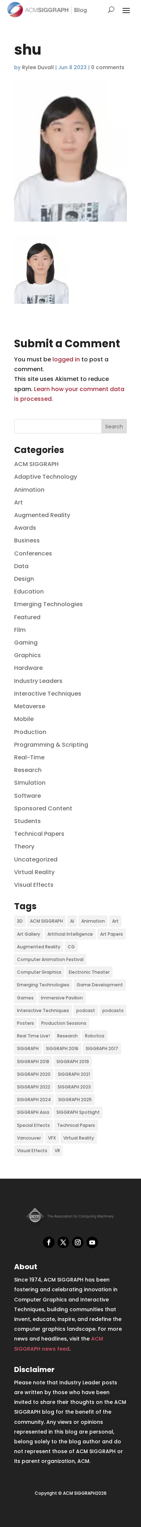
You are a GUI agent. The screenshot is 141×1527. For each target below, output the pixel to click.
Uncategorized (35, 859)
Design (24, 579)
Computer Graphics (39, 972)
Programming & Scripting (51, 745)
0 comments (107, 67)
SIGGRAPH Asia (33, 1112)
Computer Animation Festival (50, 959)
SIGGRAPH (28, 1048)
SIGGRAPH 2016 (62, 1048)
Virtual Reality (34, 872)
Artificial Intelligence (70, 934)
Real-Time (29, 757)
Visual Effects (34, 885)
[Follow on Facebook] (49, 1242)
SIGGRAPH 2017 (102, 1048)
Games (25, 998)
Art (18, 502)
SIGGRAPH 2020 (34, 1074)
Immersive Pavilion (62, 998)
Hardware (28, 668)
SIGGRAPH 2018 (33, 1061)
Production (30, 732)
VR (57, 1151)
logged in (66, 359)
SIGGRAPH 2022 (33, 1087)
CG (71, 947)
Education (29, 591)
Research (28, 770)
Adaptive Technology (45, 477)
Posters (25, 1023)
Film (20, 630)
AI (72, 921)
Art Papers (111, 934)
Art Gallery (28, 934)
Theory (24, 846)
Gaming (26, 642)
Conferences (33, 553)
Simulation (30, 783)
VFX (52, 1138)
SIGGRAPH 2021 (74, 1074)
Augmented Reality (42, 515)
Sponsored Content (43, 808)
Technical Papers (39, 834)
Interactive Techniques (47, 693)
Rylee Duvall (38, 67)
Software (27, 796)
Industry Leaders (38, 681)
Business (27, 540)
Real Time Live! (33, 1036)
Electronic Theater (89, 972)
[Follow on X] (63, 1242)
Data (21, 566)
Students (27, 821)
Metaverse (29, 706)
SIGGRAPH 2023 (74, 1087)
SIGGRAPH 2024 (34, 1099)
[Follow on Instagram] (78, 1242)
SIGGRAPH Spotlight (78, 1112)
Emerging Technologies (48, 604)
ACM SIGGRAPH (36, 464)
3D (20, 921)
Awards (25, 528)
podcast (85, 1010)
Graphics (27, 655)
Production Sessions (63, 1023)
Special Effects (33, 1125)
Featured (27, 617)
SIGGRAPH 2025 (75, 1099)
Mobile (24, 719)
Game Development (100, 985)
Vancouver (29, 1138)
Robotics (94, 1036)
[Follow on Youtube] (92, 1242)
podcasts (113, 1010)
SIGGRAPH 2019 (72, 1061)
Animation (29, 490)
